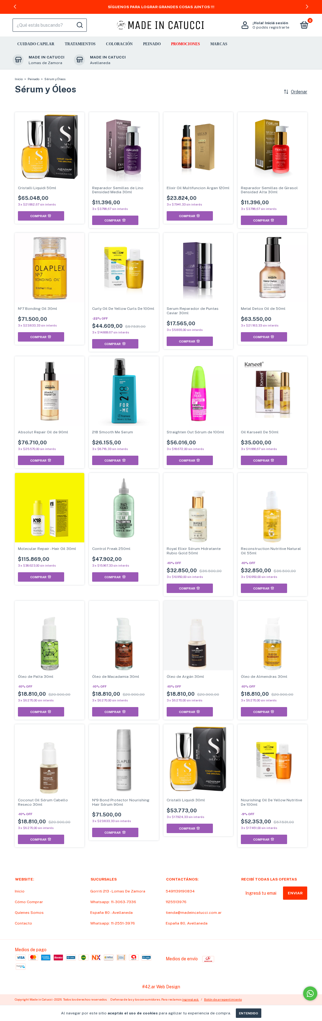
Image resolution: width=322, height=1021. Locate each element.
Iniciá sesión (276, 23)
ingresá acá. (190, 999)
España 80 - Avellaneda (111, 912)
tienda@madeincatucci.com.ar (194, 912)
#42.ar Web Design (161, 986)
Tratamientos (80, 44)
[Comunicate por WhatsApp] (310, 993)
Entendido (248, 1013)
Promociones (185, 44)
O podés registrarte (271, 27)
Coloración (119, 44)
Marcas (218, 44)
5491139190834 (180, 891)
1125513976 (176, 902)
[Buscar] (79, 25)
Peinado (152, 44)
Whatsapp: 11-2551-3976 (112, 923)
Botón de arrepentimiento (223, 999)
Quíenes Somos (29, 912)
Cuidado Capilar (35, 44)
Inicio (19, 79)
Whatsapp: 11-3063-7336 (113, 902)
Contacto (23, 923)
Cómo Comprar (29, 902)
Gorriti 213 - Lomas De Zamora (117, 891)
